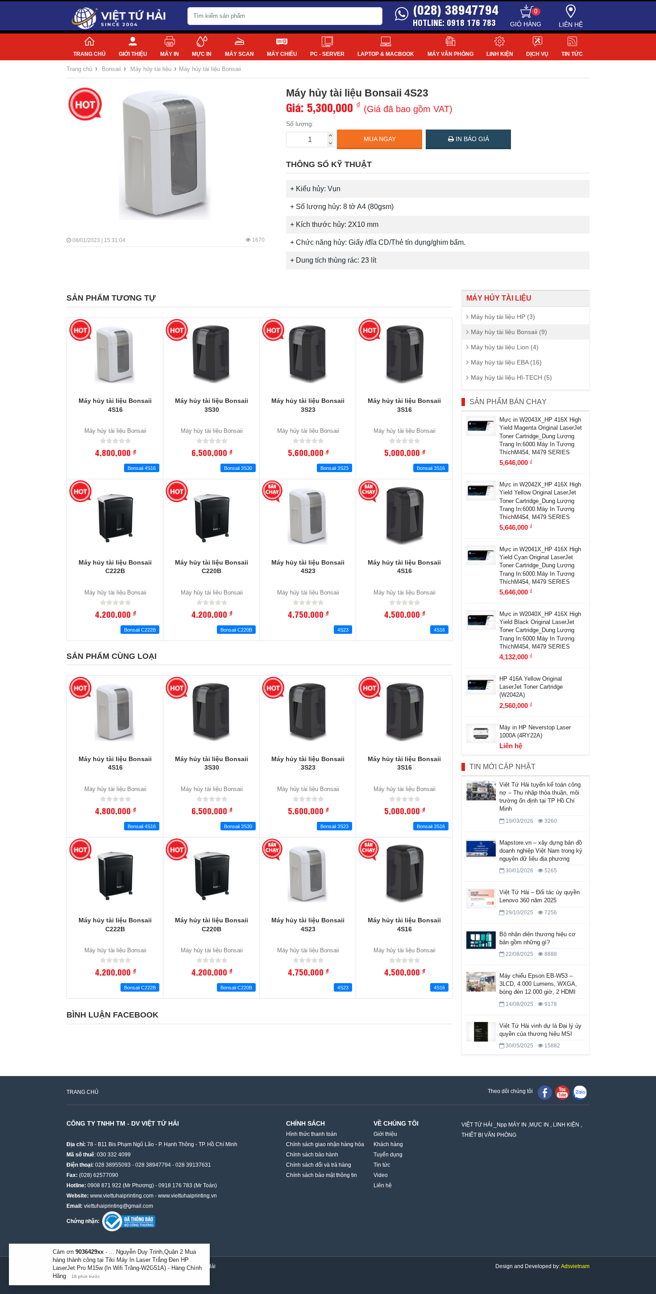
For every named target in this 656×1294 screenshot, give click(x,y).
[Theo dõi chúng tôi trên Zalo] (579, 1092)
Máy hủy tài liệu (150, 69)
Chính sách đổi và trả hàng (318, 1165)
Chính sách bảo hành (312, 1155)
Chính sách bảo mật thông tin (321, 1175)
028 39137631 (193, 1165)
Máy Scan (239, 54)
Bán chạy (273, 491)
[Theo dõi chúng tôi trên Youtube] (562, 1092)
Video (381, 1175)
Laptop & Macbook (385, 54)
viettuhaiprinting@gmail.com (118, 1206)
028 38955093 (113, 1165)
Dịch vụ (537, 54)
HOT (85, 104)
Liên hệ (571, 24)
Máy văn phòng (450, 54)
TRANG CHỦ (82, 1092)
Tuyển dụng (388, 1155)
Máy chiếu (282, 54)
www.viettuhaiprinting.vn (187, 1196)
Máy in (169, 54)
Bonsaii (111, 69)
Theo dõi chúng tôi (510, 1091)
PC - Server (327, 54)
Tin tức (572, 54)
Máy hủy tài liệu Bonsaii (210, 69)
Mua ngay (380, 138)
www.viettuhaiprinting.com (122, 1196)
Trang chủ (89, 54)
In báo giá (471, 138)
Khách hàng (388, 1144)
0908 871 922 (104, 1185)
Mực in (202, 54)
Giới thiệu (133, 54)
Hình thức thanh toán (311, 1134)
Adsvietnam (575, 1266)
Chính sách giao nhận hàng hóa (325, 1144)
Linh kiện (499, 54)
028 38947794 (153, 1165)
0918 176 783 (175, 1185)
